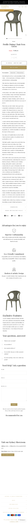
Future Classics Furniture (13, 496)
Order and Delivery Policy (14, 210)
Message (4, 386)
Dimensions (14, 207)
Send (14, 404)
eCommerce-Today (14, 521)
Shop (13, 500)
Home (13, 41)
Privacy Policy (8, 410)
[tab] (5, 72)
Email (3, 377)
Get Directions (8, 454)
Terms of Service (16, 410)
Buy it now (14, 67)
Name (2, 369)
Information (14, 504)
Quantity (14, 54)
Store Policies (14, 508)
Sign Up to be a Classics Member (13, 512)
